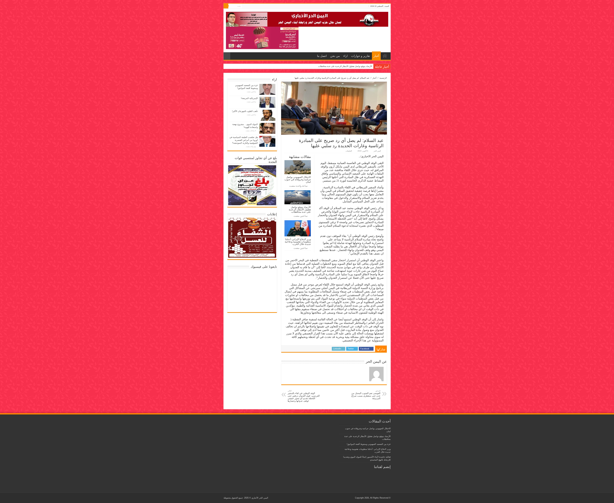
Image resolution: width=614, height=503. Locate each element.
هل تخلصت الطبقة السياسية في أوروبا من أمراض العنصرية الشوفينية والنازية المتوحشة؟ (243, 140)
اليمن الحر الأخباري (260, 498)
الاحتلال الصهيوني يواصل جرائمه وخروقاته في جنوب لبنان (297, 179)
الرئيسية (383, 78)
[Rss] (251, 6)
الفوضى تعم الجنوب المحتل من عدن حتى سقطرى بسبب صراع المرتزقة (365, 395)
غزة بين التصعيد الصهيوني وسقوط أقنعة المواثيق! (350, 66)
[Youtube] (245, 6)
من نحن (335, 56)
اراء (345, 56)
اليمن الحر (377, 151)
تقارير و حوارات (360, 56)
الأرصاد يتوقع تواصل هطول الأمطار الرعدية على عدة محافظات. (300, 209)
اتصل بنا (322, 56)
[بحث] (226, 6)
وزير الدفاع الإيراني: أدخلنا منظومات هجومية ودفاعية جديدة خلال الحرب (298, 241)
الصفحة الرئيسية (385, 55)
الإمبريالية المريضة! (249, 98)
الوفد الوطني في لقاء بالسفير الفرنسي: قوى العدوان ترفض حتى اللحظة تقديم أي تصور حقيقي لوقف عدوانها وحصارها (304, 396)
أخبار (376, 56)
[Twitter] (248, 6)
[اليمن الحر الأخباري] (307, 19)
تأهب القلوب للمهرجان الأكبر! (245, 111)
